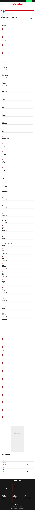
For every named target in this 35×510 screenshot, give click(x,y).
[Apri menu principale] (1, 1)
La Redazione (15, 496)
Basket (14, 487)
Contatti (14, 495)
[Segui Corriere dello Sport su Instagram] (19, 504)
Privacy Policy (15, 500)
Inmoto (26, 487)
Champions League (4, 488)
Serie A (3, 486)
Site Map (3, 500)
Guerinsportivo (27, 489)
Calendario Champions (28, 498)
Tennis (14, 488)
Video (25, 495)
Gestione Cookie (15, 498)
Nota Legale (15, 497)
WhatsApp (21, 506)
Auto (25, 485)
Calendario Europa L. (27, 499)
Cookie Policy (15, 499)
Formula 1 (14, 485)
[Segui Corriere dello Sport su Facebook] (15, 504)
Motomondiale (15, 486)
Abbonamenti (4, 495)
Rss (2, 499)
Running (14, 489)
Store (3, 497)
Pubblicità (3, 498)
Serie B (3, 487)
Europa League (4, 489)
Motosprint (26, 488)
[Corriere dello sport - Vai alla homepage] (17, 4)
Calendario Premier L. (27, 500)
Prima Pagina (4, 496)
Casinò (25, 501)
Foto (25, 496)
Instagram (17, 506)
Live (5, 1)
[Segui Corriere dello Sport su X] (17, 504)
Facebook (13, 506)
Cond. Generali (15, 501)
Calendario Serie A (27, 497)
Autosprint (26, 486)
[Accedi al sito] (33, 1)
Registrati (3, 501)
